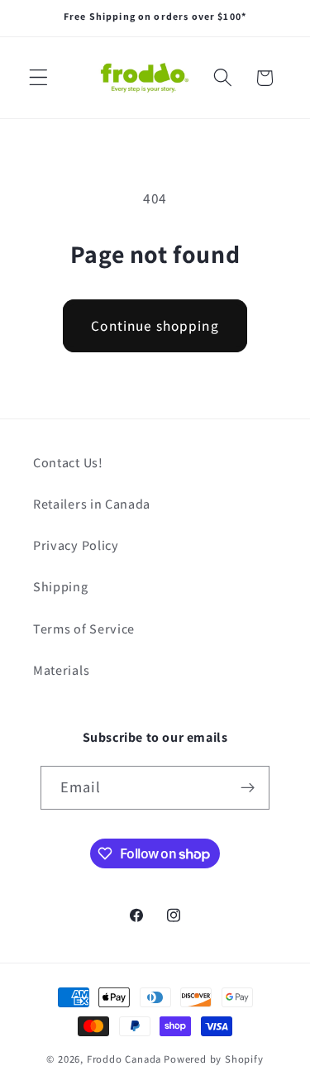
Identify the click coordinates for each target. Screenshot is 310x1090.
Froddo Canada (124, 1059)
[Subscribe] (248, 788)
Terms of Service (84, 629)
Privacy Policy (76, 545)
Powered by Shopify (214, 1059)
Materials (61, 670)
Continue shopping (155, 325)
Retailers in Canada (91, 504)
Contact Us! (68, 462)
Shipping (60, 586)
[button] (38, 78)
